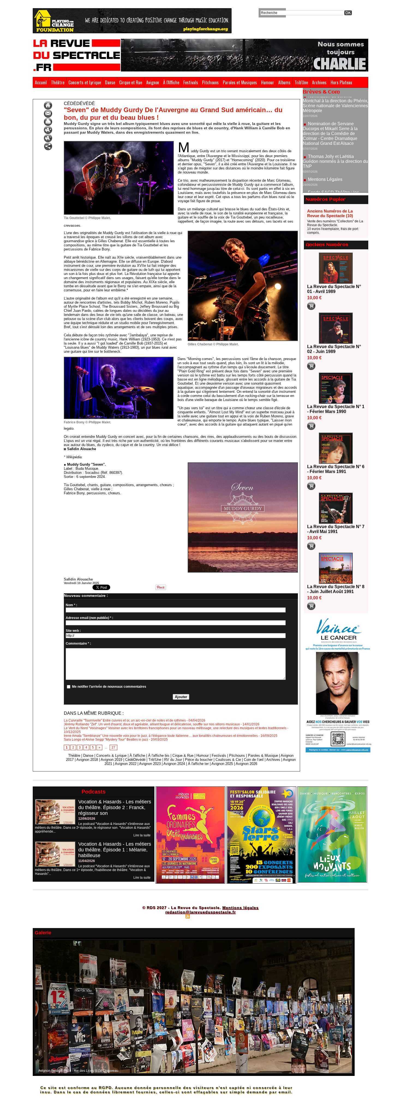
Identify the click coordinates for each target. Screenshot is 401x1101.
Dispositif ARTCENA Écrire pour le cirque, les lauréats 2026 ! (335, 183)
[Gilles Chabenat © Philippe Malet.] (243, 232)
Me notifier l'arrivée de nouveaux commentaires (109, 687)
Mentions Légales (325, 149)
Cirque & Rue (182, 755)
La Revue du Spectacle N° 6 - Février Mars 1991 (335, 469)
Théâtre (57, 82)
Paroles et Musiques (240, 82)
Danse (110, 82)
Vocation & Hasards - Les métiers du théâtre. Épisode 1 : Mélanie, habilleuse (114, 849)
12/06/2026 (86, 819)
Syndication (200, 916)
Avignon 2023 (150, 764)
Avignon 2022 (125, 764)
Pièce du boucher (199, 760)
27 (113, 747)
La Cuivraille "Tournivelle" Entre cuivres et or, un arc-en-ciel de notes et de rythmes (125, 720)
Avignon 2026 (246, 764)
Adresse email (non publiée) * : (89, 618)
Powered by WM (223, 916)
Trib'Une (301, 82)
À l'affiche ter (198, 764)
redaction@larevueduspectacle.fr (200, 912)
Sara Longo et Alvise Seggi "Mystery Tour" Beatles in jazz (106, 739)
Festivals (190, 82)
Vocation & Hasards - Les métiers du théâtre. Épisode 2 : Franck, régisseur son (114, 807)
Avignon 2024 (174, 764)
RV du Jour (173, 760)
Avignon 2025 (222, 764)
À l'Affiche (171, 82)
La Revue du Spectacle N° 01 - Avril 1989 (334, 289)
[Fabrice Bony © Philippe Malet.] (118, 358)
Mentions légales (240, 907)
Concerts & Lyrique (111, 755)
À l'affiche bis (158, 755)
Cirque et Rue (130, 82)
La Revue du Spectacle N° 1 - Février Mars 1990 (335, 409)
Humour (267, 82)
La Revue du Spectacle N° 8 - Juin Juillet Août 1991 (335, 589)
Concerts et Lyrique (84, 82)
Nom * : (71, 605)
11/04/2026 (86, 861)
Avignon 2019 (111, 760)
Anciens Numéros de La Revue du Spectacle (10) (330, 213)
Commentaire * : (78, 643)
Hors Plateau (341, 82)
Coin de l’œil (254, 760)
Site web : (73, 631)
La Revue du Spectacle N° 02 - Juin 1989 (334, 349)
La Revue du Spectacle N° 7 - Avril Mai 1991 (335, 529)
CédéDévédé (57, 95)
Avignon (152, 82)
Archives (319, 82)
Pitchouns (210, 82)
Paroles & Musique (263, 755)
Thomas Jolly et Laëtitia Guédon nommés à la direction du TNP (335, 131)
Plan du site (174, 916)
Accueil (41, 82)
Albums (284, 82)
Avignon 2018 (87, 760)
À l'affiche (137, 755)
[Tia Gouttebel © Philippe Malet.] (119, 142)
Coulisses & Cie (228, 760)
